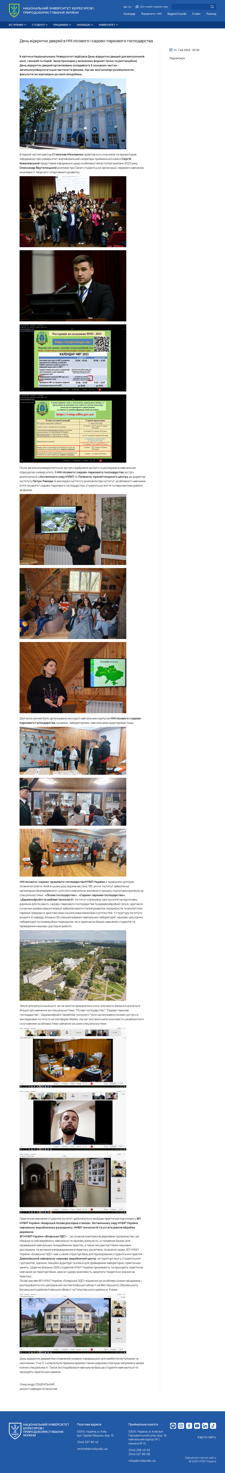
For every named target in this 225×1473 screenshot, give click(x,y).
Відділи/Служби (177, 14)
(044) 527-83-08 (139, 1454)
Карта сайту (207, 1437)
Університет (107, 24)
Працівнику (60, 24)
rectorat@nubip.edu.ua (92, 1449)
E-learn (196, 14)
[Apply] (212, 7)
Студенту (38, 24)
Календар (129, 14)
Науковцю (83, 24)
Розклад (211, 14)
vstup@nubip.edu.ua (141, 1461)
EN (130, 7)
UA (125, 7)
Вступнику (16, 24)
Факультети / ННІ (151, 14)
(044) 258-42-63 (139, 1450)
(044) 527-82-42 (87, 1442)
